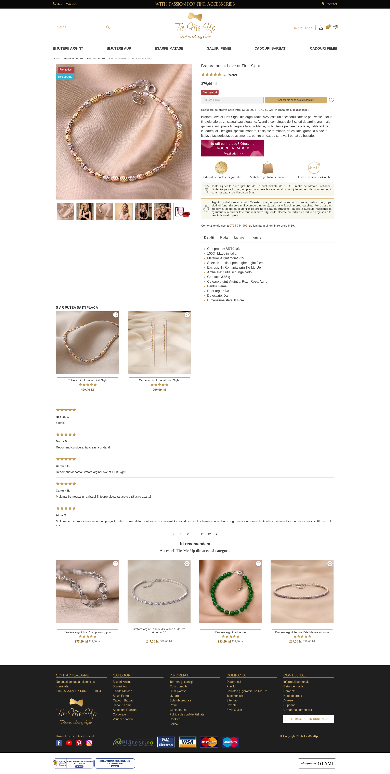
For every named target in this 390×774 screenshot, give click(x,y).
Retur (173, 705)
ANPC (174, 723)
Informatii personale (296, 681)
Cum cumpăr (178, 686)
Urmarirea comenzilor (297, 709)
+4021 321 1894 (90, 691)
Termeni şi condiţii (181, 681)
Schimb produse (180, 700)
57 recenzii (230, 74)
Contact (331, 4)
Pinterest (79, 743)
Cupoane (289, 705)
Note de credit (292, 695)
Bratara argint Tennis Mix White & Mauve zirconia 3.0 (159, 630)
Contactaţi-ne (178, 709)
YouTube (69, 742)
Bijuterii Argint (68, 48)
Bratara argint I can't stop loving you (87, 632)
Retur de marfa (293, 686)
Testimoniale (234, 695)
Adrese (288, 700)
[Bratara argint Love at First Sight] (65, 211)
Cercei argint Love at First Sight (159, 380)
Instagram (89, 743)
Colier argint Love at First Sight (87, 380)
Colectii (231, 705)
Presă (230, 686)
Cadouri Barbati (270, 48)
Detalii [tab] (209, 237)
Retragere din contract (308, 719)
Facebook (59, 743)
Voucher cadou (123, 719)
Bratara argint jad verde (230, 632)
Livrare (239, 237)
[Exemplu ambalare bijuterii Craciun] (182, 211)
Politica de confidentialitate (187, 714)
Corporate (119, 714)
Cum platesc (178, 691)
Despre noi (233, 681)
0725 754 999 (67, 4)
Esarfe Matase (169, 48)
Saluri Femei (219, 48)
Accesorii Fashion (124, 709)
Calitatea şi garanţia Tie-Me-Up (246, 691)
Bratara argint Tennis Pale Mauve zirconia (302, 632)
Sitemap (231, 700)
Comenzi (289, 691)
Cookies (175, 719)
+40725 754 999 (66, 691)
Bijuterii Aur (119, 48)
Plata (224, 237)
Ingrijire (256, 237)
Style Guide (234, 709)
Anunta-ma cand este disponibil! (296, 100)
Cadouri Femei (323, 48)
